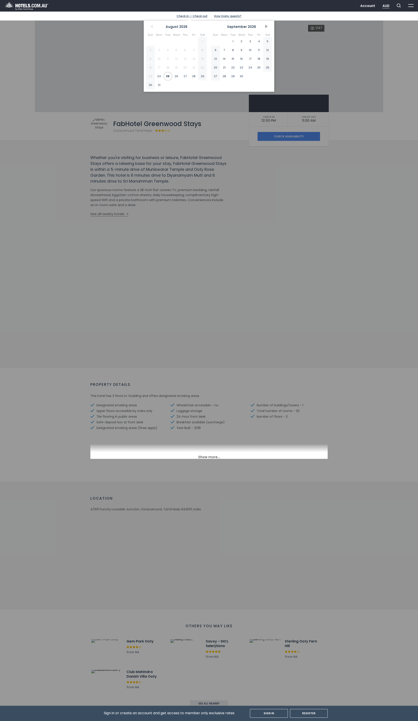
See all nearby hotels (107, 214)
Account (367, 5)
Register (308, 713)
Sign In (269, 713)
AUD (386, 5)
